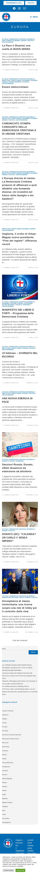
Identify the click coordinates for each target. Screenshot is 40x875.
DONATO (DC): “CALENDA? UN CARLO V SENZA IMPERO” (19, 537)
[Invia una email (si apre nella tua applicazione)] (24, 8)
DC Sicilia (5, 731)
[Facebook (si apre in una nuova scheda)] (15, 8)
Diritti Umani (6, 40)
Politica (31, 40)
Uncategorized (8, 42)
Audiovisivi (5, 715)
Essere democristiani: (15, 87)
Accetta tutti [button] (20, 870)
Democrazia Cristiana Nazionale (22, 39)
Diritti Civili (6, 80)
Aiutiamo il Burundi (7, 711)
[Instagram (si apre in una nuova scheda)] (19, 8)
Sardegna (20, 461)
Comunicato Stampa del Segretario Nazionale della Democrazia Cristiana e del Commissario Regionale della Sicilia (19, 675)
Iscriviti (30, 840)
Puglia (4, 794)
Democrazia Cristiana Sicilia (13, 597)
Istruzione (28, 303)
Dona (29, 843)
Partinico (4, 786)
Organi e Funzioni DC (19, 842)
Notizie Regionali (15, 82)
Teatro (4, 814)
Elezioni (34, 80)
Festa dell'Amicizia (7, 762)
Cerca (4, 649)
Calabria (4, 719)
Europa (24, 40)
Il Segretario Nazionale (20, 850)
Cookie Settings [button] (8, 870)
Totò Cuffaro (5, 818)
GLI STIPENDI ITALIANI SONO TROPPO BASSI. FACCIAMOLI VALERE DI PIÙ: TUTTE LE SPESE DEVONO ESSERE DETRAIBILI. (17, 667)
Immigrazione (6, 766)
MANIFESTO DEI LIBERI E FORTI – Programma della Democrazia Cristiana (18, 313)
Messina (4, 774)
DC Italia (5, 39)
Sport (3, 810)
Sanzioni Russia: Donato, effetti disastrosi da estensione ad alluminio (17, 468)
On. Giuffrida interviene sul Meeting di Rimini (15, 686)
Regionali (27, 304)
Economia (16, 40)
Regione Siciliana (7, 802)
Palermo (4, 782)
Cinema (4, 723)
